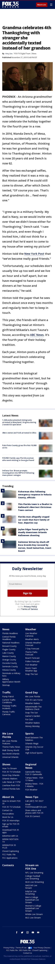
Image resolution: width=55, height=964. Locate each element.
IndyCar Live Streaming (30, 892)
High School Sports (34, 752)
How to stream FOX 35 (11, 802)
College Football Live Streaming (32, 877)
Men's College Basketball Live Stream (32, 900)
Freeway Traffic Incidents (9, 707)
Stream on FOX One (31, 866)
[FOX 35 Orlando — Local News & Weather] (10, 4)
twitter (22, 932)
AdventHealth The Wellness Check (33, 708)
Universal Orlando (10, 757)
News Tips (31, 797)
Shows (6, 764)
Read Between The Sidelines (34, 738)
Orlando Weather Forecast (33, 644)
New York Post (34, 254)
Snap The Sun (31, 674)
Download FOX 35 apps (10, 831)
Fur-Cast (29, 719)
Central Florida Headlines (9, 638)
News (34, 53)
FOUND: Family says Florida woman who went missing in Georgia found (18, 459)
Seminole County (10, 666)
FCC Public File (9, 854)
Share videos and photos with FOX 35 (34, 811)
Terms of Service (29, 609)
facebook (17, 932)
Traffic (6, 692)
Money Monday (32, 726)
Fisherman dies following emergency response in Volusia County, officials (34, 494)
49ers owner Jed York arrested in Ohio (19, 432)
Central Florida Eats (11, 788)
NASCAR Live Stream (31, 886)
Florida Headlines (10, 633)
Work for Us (7, 817)
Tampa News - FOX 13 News (34, 779)
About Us (8, 797)
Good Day (31, 692)
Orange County (9, 659)
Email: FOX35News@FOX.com (36, 805)
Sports (29, 733)
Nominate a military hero (11, 674)
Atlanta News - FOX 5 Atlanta (34, 785)
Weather (30, 629)
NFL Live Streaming (34, 872)
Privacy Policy (30, 606)
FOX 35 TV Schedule (11, 771)
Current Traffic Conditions (9, 701)
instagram (27, 932)
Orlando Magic (32, 743)
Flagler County (8, 649)
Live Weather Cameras (31, 634)
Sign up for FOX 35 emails (10, 825)
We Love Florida (32, 696)
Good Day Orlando (10, 775)
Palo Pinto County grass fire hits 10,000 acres (19, 446)
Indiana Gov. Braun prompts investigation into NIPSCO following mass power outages (18, 472)
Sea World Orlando (10, 753)
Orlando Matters (9, 778)
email (38, 932)
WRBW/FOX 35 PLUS (9, 846)
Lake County (8, 652)
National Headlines (10, 642)
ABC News (37, 335)
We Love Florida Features (9, 742)
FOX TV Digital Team (22, 53)
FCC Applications (9, 858)
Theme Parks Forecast (31, 653)
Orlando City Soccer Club (34, 748)
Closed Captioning (10, 851)
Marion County (9, 656)
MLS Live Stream (33, 917)
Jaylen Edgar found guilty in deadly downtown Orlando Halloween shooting (33, 532)
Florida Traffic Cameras (8, 713)
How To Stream (9, 768)
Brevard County (9, 646)
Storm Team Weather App (31, 669)
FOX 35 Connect (32, 816)
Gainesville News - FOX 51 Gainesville (33, 773)
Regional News (30, 766)
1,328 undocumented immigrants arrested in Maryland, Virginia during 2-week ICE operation (19, 422)
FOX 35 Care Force (33, 700)
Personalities (8, 813)
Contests (8, 865)
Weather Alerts (32, 639)
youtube (33, 932)
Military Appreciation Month (11, 680)
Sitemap (6, 685)
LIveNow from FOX (11, 785)
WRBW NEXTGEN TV (10, 840)
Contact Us (7, 810)
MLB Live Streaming (34, 882)
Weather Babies (32, 703)
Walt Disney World (10, 750)
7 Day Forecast (32, 648)
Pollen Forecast (32, 661)
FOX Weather (31, 664)
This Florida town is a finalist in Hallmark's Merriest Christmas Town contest (35, 507)
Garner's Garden (32, 716)
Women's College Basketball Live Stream (33, 908)
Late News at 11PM (11, 782)
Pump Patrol (8, 696)
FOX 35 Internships (10, 820)
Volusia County (9, 669)
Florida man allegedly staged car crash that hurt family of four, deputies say (33, 519)
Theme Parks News (11, 747)
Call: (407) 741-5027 (34, 801)
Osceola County (9, 663)
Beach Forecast (32, 658)
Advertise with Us (10, 835)
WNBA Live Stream (34, 914)
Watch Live (41, 5)
